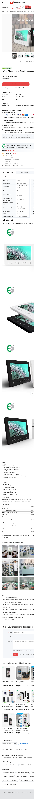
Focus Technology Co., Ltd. (20, 792)
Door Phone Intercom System (10, 780)
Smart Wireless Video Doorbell (10, 765)
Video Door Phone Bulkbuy (9, 784)
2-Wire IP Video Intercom (22, 747)
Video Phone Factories (23, 772)
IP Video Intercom (6, 747)
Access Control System (21, 11)
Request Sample (27, 87)
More (3, 787)
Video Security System (8, 776)
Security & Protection (10, 11)
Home (3, 11)
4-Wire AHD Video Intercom (8, 750)
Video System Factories (8, 772)
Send (15, 654)
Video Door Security (22, 776)
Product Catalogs (23, 743)
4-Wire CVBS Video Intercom (23, 750)
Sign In (4, 165)
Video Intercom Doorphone (27, 780)
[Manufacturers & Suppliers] (17, 2)
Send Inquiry (15, 84)
